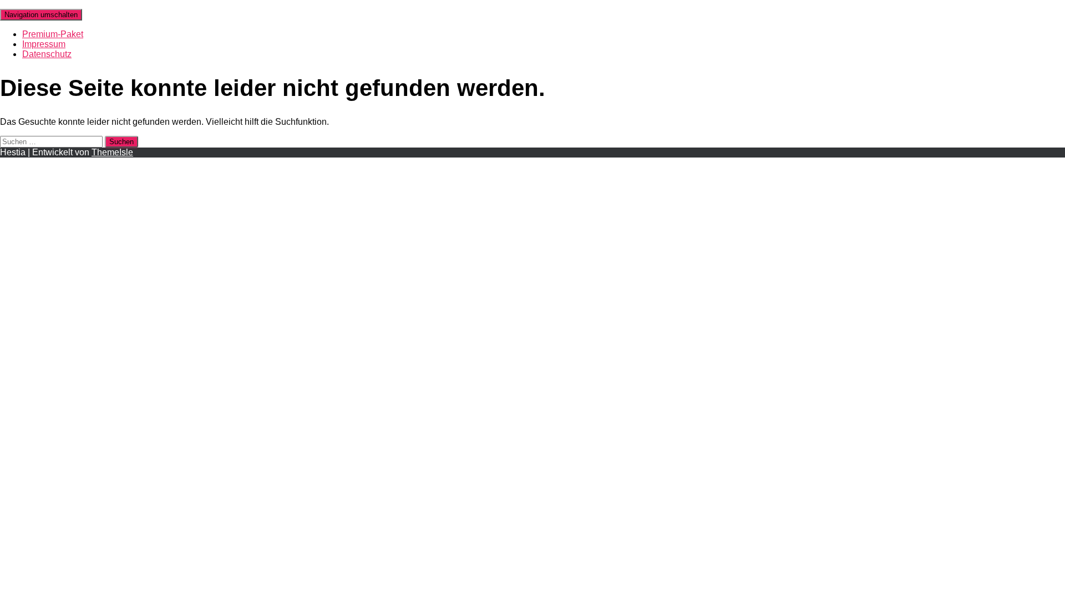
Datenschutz (47, 54)
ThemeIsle (112, 152)
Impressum (43, 44)
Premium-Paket (52, 34)
